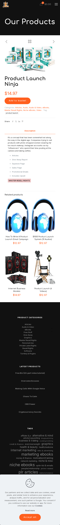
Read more (30, 510)
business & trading (28, 440)
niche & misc (46, 460)
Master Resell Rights (13, 110)
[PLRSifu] (5, 4)
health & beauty (29, 447)
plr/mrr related (47, 468)
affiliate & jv (26, 436)
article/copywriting (31, 438)
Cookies (38, 506)
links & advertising (45, 451)
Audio (25, 107)
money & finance (24, 458)
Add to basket (17, 101)
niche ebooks (22, 464)
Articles (18, 107)
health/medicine (46, 447)
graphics (47, 444)
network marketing (29, 461)
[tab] (30, 131)
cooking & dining (46, 441)
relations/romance (46, 473)
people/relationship (30, 468)
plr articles (28, 472)
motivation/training (43, 458)
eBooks (46, 107)
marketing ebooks (37, 454)
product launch (12, 113)
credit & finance (16, 444)
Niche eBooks (29, 110)
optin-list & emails (44, 465)
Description (30, 131)
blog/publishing (47, 438)
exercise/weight (32, 444)
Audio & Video (35, 107)
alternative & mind (42, 435)
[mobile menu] (56, 4)
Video (38, 110)
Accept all (30, 517)
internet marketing (23, 450)
